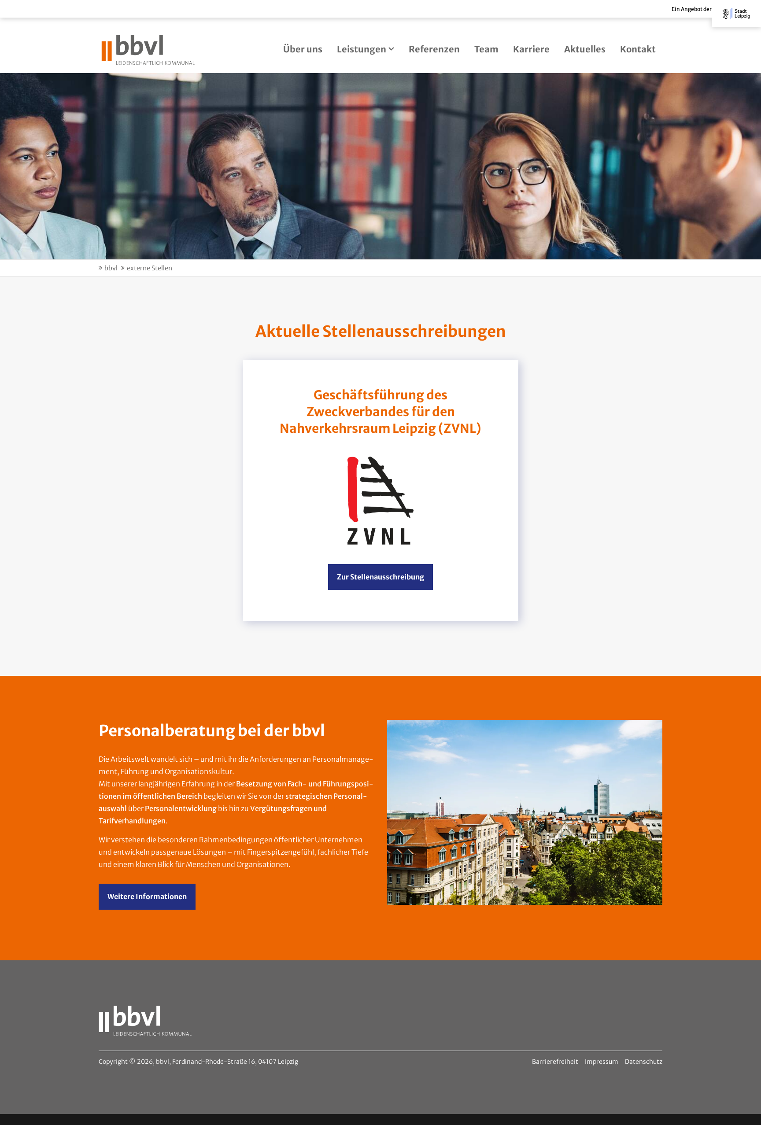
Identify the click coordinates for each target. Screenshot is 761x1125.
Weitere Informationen (147, 896)
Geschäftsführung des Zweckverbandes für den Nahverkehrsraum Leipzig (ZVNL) (380, 411)
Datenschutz (643, 1062)
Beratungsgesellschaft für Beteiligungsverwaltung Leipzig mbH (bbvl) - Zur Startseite (148, 49)
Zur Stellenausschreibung (380, 576)
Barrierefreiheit (555, 1062)
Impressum (601, 1062)
